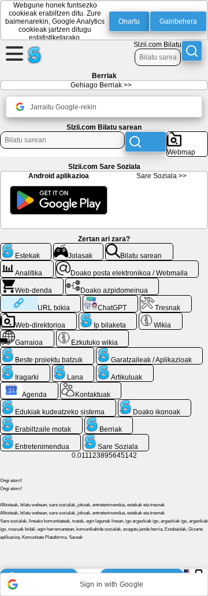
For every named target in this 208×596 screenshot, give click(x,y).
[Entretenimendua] (40, 439)
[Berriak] (108, 421)
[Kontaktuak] (91, 386)
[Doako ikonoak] (155, 404)
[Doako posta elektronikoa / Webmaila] (127, 265)
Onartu (129, 21)
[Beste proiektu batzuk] (47, 352)
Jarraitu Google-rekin (63, 107)
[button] (104, 584)
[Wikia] (161, 317)
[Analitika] (27, 265)
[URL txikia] (40, 300)
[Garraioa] (27, 334)
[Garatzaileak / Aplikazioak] (149, 352)
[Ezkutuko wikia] (92, 334)
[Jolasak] (78, 248)
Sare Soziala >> (161, 176)
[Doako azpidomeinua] (112, 282)
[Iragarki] (25, 369)
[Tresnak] (166, 300)
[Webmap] (187, 136)
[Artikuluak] (125, 369)
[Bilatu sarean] (139, 248)
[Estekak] (25, 248)
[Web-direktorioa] (38, 317)
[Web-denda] (32, 282)
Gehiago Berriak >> (101, 85)
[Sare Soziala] (116, 439)
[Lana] (73, 369)
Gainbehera (178, 21)
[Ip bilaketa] (108, 317)
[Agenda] (29, 386)
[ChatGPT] (110, 300)
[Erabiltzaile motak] (41, 421)
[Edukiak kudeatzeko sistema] (58, 404)
